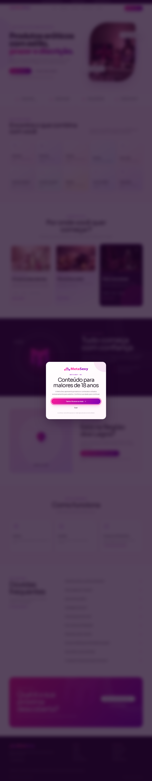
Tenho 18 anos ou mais (74, 401)
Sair (76, 407)
